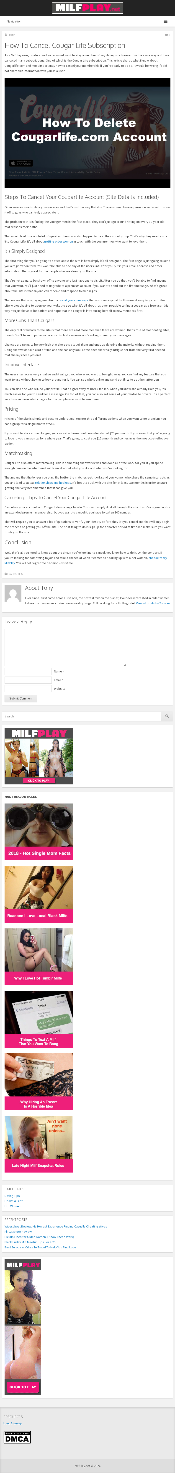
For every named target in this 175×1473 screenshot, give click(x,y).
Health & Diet (14, 1201)
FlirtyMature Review (18, 1232)
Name (59, 671)
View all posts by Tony (153, 603)
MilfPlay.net (87, 8)
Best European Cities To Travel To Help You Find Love (40, 1247)
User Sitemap (12, 1423)
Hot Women (13, 1206)
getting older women (58, 241)
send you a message (74, 300)
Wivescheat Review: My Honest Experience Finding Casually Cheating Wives (56, 1226)
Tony (12, 35)
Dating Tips (16, 573)
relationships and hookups (53, 483)
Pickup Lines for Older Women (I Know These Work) (39, 1237)
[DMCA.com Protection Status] (17, 1443)
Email (58, 680)
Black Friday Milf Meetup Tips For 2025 (30, 1242)
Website (59, 689)
